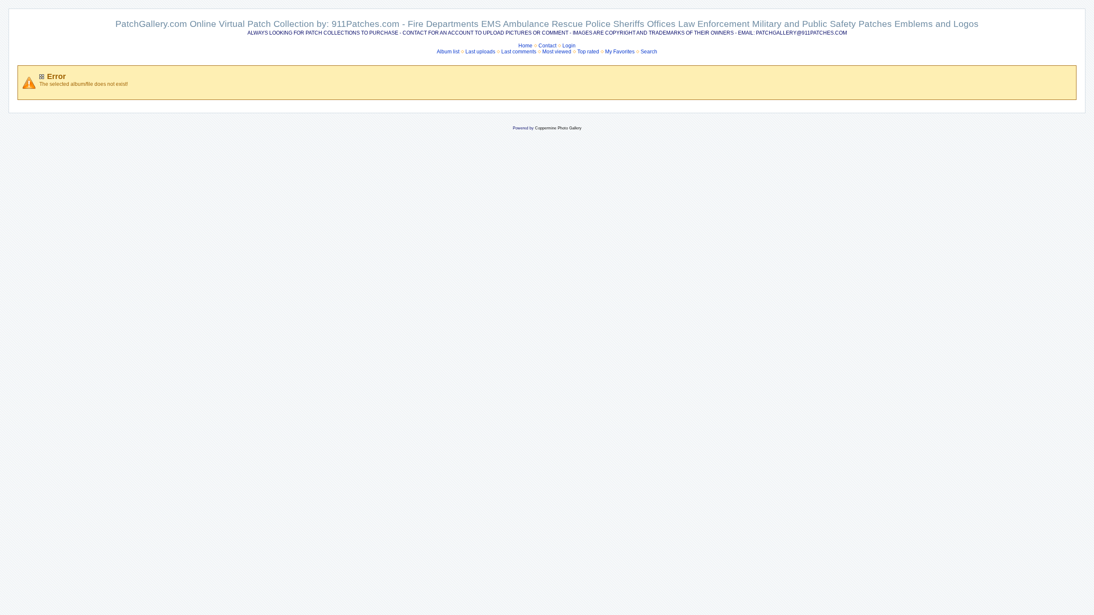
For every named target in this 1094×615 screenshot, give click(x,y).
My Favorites (620, 52)
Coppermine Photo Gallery (558, 128)
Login (569, 46)
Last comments (518, 52)
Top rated (588, 52)
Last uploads (480, 52)
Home (525, 46)
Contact (547, 46)
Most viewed (556, 52)
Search (649, 52)
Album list (448, 52)
